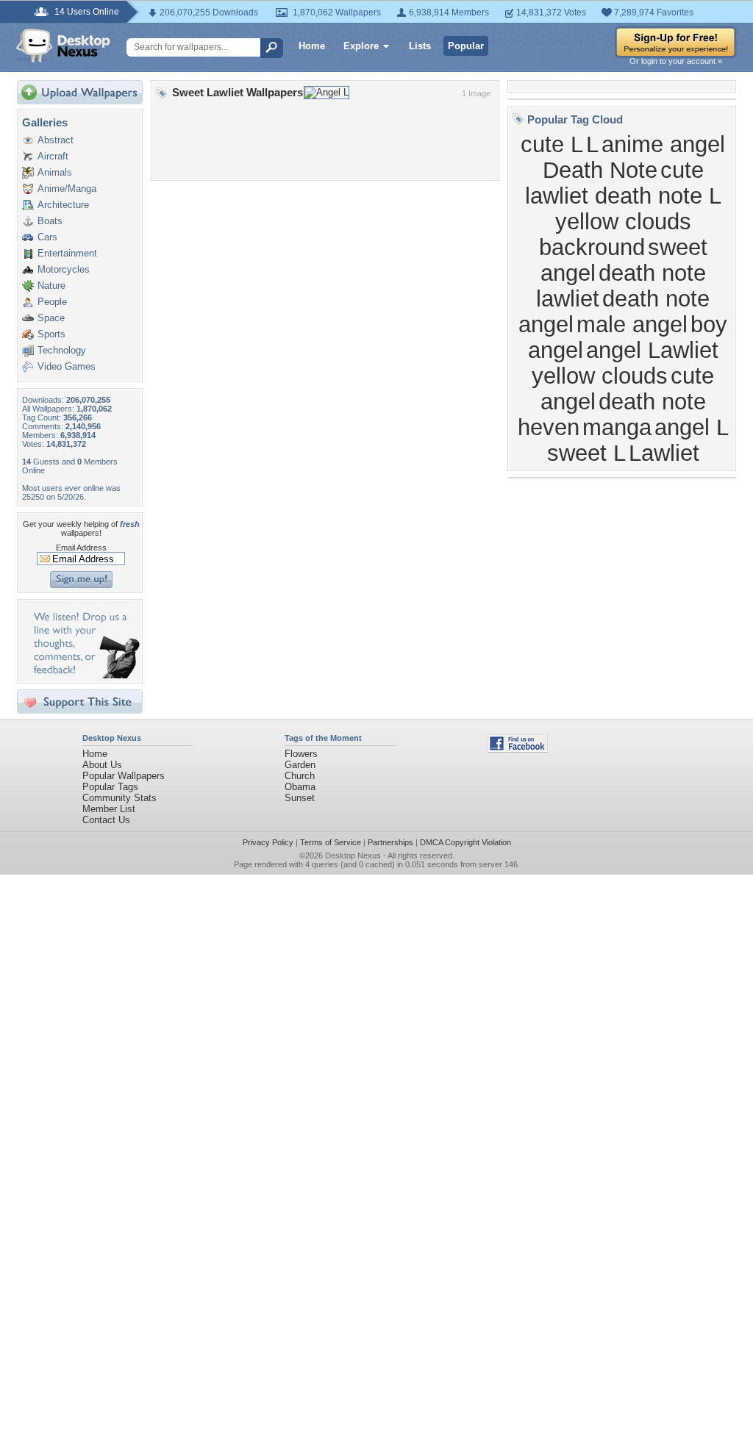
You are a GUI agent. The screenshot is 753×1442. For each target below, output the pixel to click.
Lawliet (664, 452)
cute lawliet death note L (623, 182)
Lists (420, 45)
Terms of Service (330, 842)
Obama (300, 786)
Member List (108, 808)
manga (617, 427)
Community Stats (119, 797)
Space (51, 317)
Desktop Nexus (353, 855)
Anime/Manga (67, 188)
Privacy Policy (268, 842)
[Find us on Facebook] (518, 749)
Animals (55, 172)
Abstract (56, 140)
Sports (51, 334)
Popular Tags (110, 786)
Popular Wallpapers (123, 775)
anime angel (663, 144)
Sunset (300, 797)
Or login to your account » (675, 61)
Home (312, 45)
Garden (300, 764)
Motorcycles (64, 269)
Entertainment (67, 253)
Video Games (67, 366)
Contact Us (106, 819)
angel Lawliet (652, 349)
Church (300, 775)
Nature (51, 285)
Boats (50, 220)
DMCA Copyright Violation (465, 842)
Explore (361, 45)
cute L (552, 144)
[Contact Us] (84, 675)
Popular (466, 45)
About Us (102, 764)
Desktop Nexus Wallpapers (63, 45)
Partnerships (390, 842)
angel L (691, 427)
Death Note (600, 169)
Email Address (81, 547)
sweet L (586, 452)
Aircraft (53, 156)
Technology (62, 350)
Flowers (301, 753)
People (52, 301)
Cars (47, 237)
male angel (632, 324)
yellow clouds (600, 375)
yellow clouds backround (615, 234)
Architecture (63, 204)
